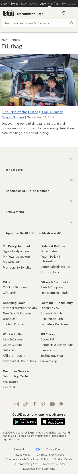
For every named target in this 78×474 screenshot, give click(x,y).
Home (3, 39)
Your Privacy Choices (52, 449)
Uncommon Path (30, 14)
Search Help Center (16, 376)
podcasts (61, 404)
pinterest (43, 404)
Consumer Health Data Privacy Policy (27, 459)
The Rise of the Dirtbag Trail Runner (32, 112)
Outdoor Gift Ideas (15, 287)
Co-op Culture (12, 344)
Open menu (71, 13)
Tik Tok (26, 404)
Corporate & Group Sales (19, 361)
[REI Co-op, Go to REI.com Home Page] (8, 13)
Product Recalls (63, 459)
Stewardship (48, 361)
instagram (17, 404)
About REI (47, 339)
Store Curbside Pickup (55, 266)
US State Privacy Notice (50, 454)
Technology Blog (51, 355)
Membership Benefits (17, 267)
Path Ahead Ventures (54, 324)
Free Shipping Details (54, 292)
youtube (52, 404)
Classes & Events (51, 313)
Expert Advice (49, 308)
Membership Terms (54, 464)
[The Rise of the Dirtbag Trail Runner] (39, 80)
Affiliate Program (14, 355)
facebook (35, 404)
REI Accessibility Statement (39, 468)
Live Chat (9, 387)
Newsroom (47, 350)
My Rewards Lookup (16, 256)
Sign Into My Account (17, 251)
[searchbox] (39, 23)
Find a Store (11, 381)
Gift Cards (9, 292)
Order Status (48, 251)
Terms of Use (21, 449)
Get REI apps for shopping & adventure (39, 414)
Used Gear (10, 318)
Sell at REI (9, 350)
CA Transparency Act (25, 464)
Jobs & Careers (12, 339)
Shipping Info (49, 272)
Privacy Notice (22, 454)
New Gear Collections (17, 313)
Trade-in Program (14, 324)
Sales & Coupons (51, 287)
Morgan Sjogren (13, 117)
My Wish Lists (11, 262)
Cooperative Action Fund (56, 344)
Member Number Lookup (20, 308)
